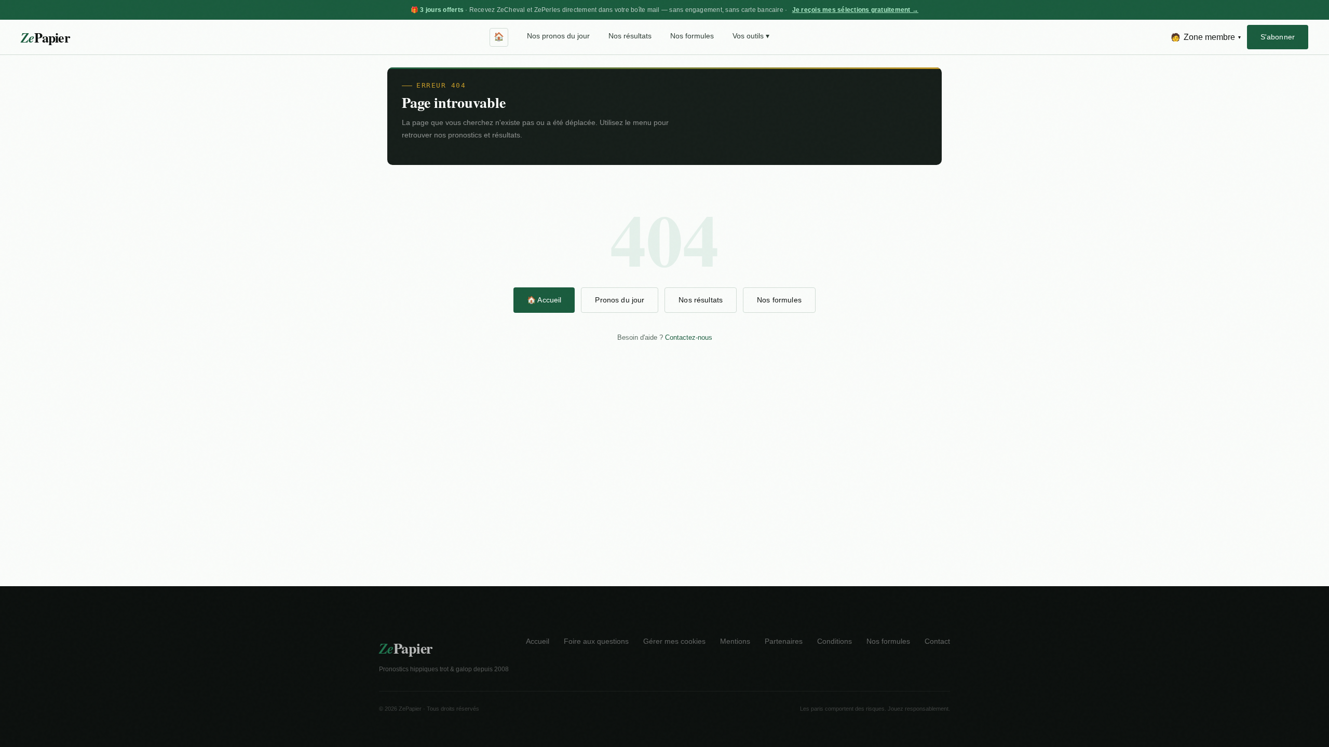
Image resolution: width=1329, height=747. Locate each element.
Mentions (735, 641)
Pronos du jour (619, 300)
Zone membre (1206, 37)
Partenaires (784, 641)
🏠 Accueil (544, 300)
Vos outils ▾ (751, 36)
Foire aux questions (596, 641)
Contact (937, 641)
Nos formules (692, 36)
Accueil (537, 641)
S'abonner (1277, 37)
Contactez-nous (688, 337)
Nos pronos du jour (558, 36)
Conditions (834, 641)
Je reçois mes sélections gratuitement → (855, 9)
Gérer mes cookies (674, 641)
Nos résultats (630, 36)
